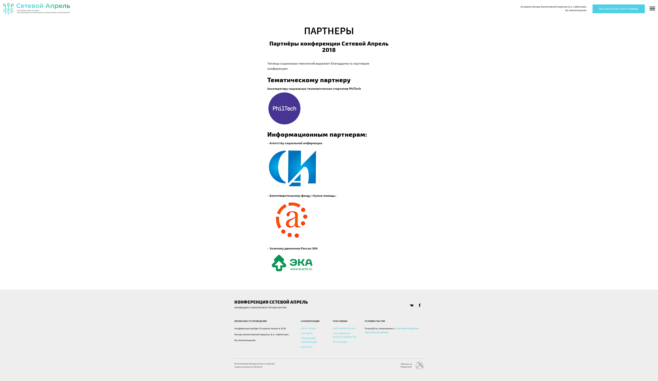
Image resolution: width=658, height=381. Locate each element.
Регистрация (308, 328)
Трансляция (340, 341)
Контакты (307, 346)
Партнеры (307, 333)
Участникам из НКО (344, 328)
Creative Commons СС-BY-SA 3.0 (248, 367)
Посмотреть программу (619, 9)
